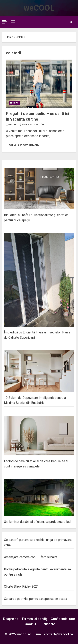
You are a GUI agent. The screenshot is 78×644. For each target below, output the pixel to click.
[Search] (71, 22)
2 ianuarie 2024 (30, 125)
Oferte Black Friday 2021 (21, 586)
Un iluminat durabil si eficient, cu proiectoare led (37, 522)
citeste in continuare (24, 144)
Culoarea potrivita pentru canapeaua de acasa (35, 599)
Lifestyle (14, 103)
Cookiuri (31, 624)
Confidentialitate (63, 619)
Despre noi (11, 619)
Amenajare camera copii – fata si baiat (30, 557)
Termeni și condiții (35, 619)
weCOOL (39, 8)
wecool (12, 125)
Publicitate (47, 624)
